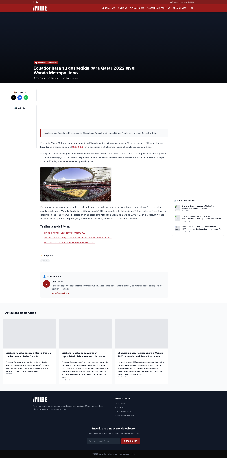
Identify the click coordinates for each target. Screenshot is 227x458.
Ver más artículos (59, 293)
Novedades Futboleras (158, 8)
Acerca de (120, 403)
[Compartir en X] (13, 97)
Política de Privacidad (124, 415)
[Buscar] (192, 8)
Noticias (122, 8)
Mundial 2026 (108, 8)
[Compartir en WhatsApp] (26, 97)
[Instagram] (37, 2)
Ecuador (45, 261)
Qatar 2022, (78, 147)
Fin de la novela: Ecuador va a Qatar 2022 (64, 233)
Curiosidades (179, 8)
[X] (34, 2)
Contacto (119, 407)
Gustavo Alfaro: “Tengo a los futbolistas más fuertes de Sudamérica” (77, 237)
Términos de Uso (123, 411)
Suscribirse (130, 441)
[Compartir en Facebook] (19, 97)
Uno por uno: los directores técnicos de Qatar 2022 (69, 242)
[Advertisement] (19, 127)
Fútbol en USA (137, 8)
